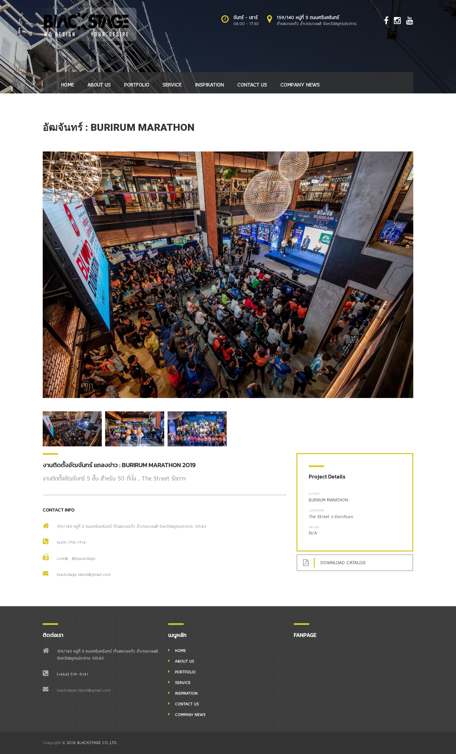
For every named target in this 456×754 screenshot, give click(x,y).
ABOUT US (99, 84)
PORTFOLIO (136, 84)
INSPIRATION (209, 84)
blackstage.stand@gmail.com (84, 574)
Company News (300, 84)
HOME (67, 84)
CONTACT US (252, 84)
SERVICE (172, 84)
